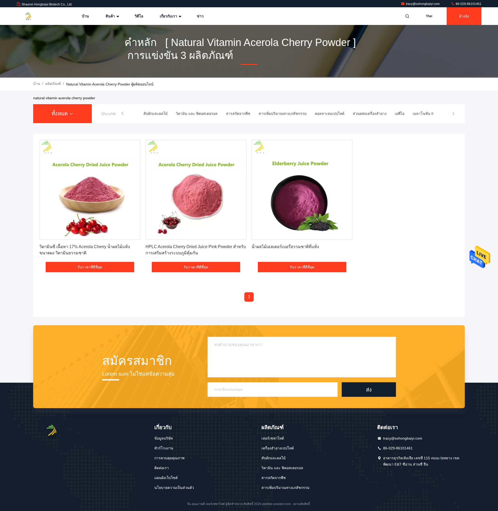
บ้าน (85, 16)
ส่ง (369, 389)
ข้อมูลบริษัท (163, 438)
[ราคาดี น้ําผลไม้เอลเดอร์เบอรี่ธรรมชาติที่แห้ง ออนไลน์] (302, 189)
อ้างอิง (464, 16)
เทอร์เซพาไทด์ (272, 438)
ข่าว (200, 16)
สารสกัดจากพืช (273, 478)
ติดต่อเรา (161, 468)
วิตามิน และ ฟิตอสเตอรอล (282, 468)
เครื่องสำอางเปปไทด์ (277, 448)
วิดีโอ (139, 16)
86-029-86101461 (468, 4)
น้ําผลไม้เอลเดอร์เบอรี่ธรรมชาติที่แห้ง (285, 246)
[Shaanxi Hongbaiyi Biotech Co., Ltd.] (33, 16)
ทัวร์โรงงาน (163, 448)
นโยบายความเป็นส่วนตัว (174, 488)
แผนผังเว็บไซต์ (166, 478)
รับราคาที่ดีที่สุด (90, 267)
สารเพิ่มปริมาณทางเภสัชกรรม (285, 488)
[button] (122, 113)
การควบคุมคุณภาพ (169, 458)
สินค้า (111, 16)
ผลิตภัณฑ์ (53, 84)
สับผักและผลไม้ (273, 458)
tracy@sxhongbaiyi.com (423, 4)
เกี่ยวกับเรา (169, 16)
